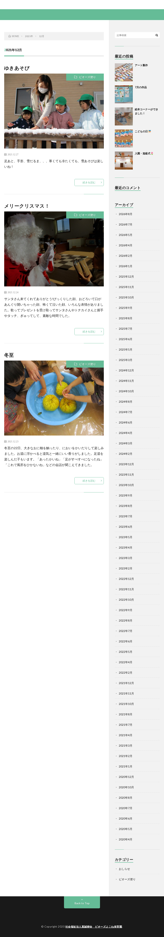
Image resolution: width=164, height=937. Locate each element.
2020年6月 (125, 818)
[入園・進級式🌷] (124, 161)
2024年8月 (125, 401)
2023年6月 (125, 526)
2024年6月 (125, 422)
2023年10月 (126, 485)
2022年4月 (125, 662)
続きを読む (89, 182)
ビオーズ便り (87, 77)
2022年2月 (125, 672)
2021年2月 (125, 756)
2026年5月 (125, 235)
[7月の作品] (124, 94)
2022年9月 (125, 610)
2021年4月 (125, 735)
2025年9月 (125, 307)
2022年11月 (126, 589)
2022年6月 (125, 641)
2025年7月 (125, 328)
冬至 (9, 355)
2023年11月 (126, 474)
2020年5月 (125, 829)
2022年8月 (125, 620)
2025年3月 (125, 360)
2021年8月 (125, 714)
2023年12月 (126, 464)
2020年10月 (126, 787)
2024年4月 (125, 433)
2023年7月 (125, 516)
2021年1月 (125, 766)
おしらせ (124, 868)
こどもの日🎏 (143, 131)
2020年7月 (125, 808)
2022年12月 (126, 578)
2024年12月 (126, 370)
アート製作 (141, 65)
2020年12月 (126, 776)
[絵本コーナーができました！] (124, 116)
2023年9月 (125, 495)
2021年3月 (125, 745)
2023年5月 (125, 537)
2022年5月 (125, 651)
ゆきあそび (17, 68)
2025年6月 (125, 339)
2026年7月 (125, 224)
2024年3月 (125, 443)
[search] (157, 35)
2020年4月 (125, 839)
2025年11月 (126, 287)
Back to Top (82, 903)
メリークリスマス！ (27, 206)
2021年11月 (126, 693)
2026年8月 (125, 214)
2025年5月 (125, 349)
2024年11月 (126, 380)
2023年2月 (125, 568)
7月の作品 (141, 87)
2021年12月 (126, 683)
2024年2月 (125, 453)
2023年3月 (125, 558)
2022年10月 (126, 599)
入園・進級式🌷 (144, 153)
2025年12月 (126, 276)
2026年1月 (125, 266)
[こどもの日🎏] (124, 138)
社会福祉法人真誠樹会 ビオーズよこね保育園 (93, 926)
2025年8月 (125, 318)
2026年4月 (125, 245)
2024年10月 (126, 391)
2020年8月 (125, 797)
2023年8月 (125, 505)
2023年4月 (125, 547)
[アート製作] (124, 72)
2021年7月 (125, 724)
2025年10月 (126, 297)
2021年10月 (126, 704)
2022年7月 (125, 631)
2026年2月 (125, 255)
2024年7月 (125, 412)
